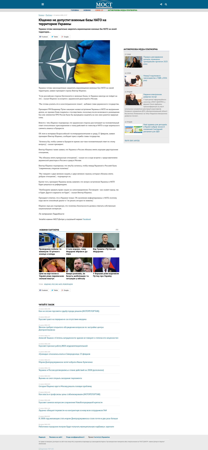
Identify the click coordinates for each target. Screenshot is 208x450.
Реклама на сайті (55, 437)
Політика (49, 15)
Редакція (42, 437)
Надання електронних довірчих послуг (152, 95)
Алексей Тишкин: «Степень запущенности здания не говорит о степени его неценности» (78, 337)
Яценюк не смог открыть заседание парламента (60, 378)
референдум (68, 284)
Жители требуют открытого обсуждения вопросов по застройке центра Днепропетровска (71, 328)
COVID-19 (99, 10)
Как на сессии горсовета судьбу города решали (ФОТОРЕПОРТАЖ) (69, 311)
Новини (87, 10)
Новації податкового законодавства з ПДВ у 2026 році (155, 78)
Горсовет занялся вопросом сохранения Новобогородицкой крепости (70, 402)
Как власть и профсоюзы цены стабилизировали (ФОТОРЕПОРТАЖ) (69, 394)
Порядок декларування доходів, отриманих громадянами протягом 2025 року (155, 60)
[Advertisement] (142, 29)
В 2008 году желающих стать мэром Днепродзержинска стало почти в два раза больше (78, 418)
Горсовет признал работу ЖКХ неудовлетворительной (63, 345)
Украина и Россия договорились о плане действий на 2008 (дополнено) (71, 370)
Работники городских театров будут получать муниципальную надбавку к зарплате (76, 426)
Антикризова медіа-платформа (122, 10)
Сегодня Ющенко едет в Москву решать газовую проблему (65, 386)
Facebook (87, 219)
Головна (75, 10)
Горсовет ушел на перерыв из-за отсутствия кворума (62, 319)
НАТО (60, 284)
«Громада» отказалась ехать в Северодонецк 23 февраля (64, 354)
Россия (55, 284)
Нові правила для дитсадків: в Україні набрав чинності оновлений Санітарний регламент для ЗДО (155, 128)
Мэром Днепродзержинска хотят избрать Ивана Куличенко (66, 362)
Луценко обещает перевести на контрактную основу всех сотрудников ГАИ (73, 410)
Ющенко (47, 284)
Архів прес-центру (132, 140)
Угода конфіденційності (75, 437)
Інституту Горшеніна (102, 437)
